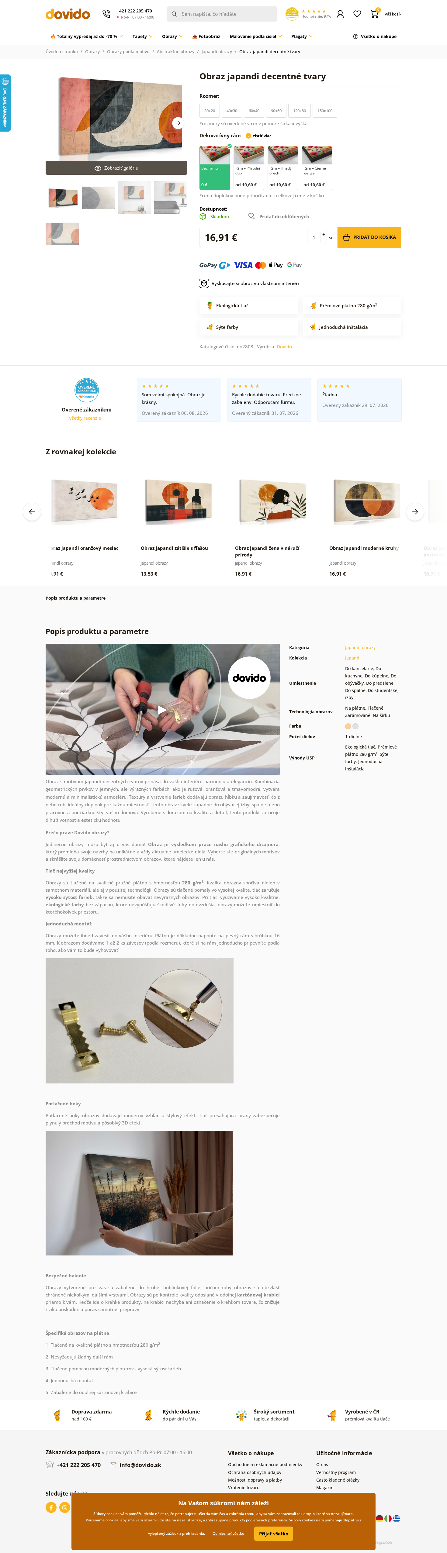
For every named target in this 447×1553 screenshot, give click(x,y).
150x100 (324, 110)
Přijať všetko (273, 1534)
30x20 (209, 110)
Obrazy (92, 51)
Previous (32, 512)
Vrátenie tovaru (244, 1487)
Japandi (353, 658)
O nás (322, 1464)
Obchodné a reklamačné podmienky (265, 1464)
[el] (396, 1518)
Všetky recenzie (85, 418)
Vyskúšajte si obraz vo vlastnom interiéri (255, 283)
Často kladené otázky (337, 1480)
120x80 (299, 110)
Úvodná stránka (62, 51)
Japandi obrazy (217, 51)
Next (178, 123)
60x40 (254, 110)
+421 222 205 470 (78, 1465)
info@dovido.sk (139, 1465)
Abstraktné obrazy (175, 51)
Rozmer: (210, 96)
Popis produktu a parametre (76, 598)
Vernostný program (336, 1472)
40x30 (232, 110)
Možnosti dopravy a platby (255, 1480)
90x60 (276, 110)
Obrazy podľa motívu (128, 51)
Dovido (284, 346)
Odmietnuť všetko (228, 1533)
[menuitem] (87, 36)
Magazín (325, 1487)
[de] (380, 1518)
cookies (112, 1520)
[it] (388, 1518)
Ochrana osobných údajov (254, 1472)
